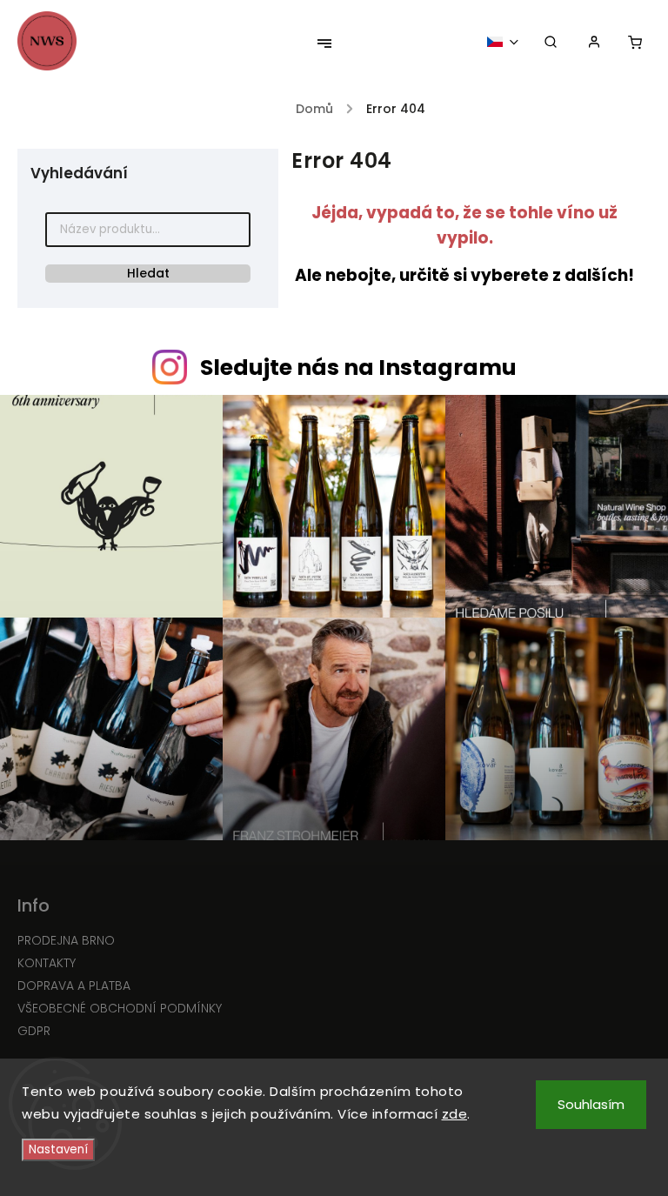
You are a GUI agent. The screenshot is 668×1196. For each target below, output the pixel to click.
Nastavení (58, 1149)
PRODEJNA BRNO (66, 940)
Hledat (148, 273)
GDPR (33, 1030)
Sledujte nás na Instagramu (358, 367)
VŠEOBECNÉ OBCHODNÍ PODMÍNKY (119, 1008)
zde (455, 1114)
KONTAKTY (46, 963)
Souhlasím (591, 1104)
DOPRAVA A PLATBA (73, 985)
